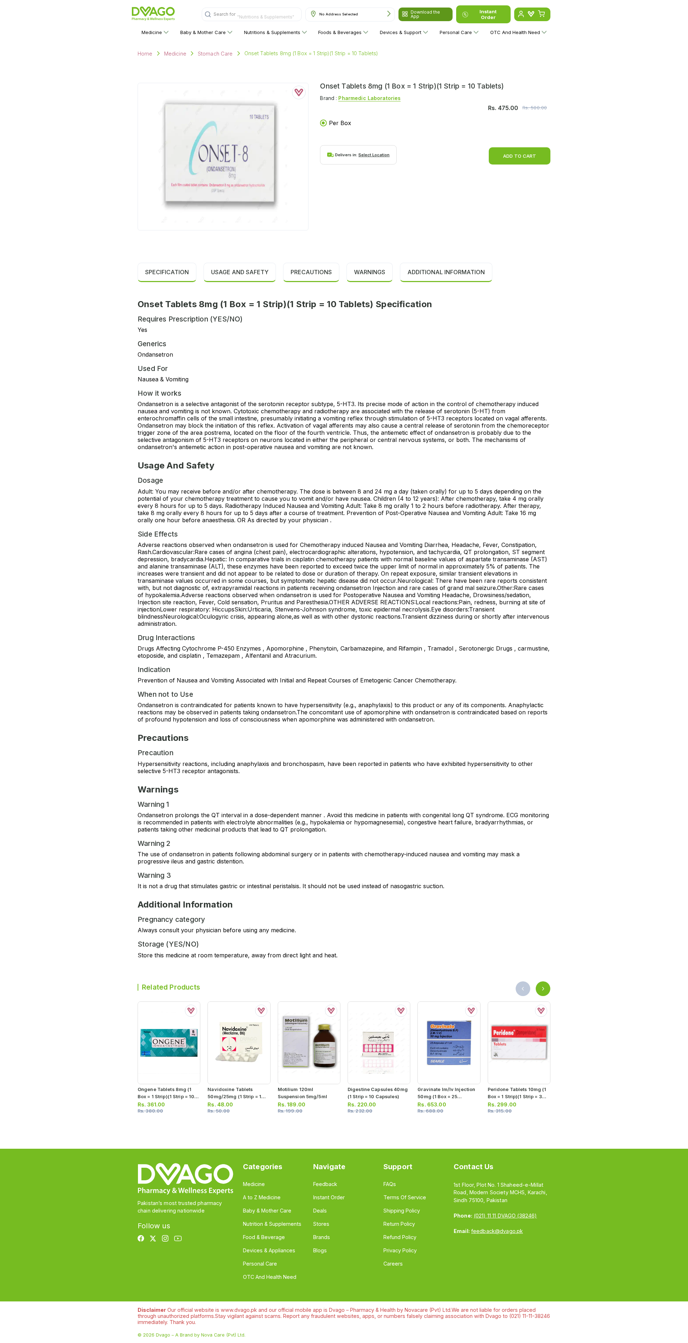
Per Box (340, 123)
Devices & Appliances (269, 1250)
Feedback (325, 1184)
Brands (321, 1237)
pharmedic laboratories (369, 98)
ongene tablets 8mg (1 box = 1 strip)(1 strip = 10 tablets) (166, 1096)
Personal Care (456, 32)
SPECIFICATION (167, 272)
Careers (393, 1264)
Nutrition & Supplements (272, 1224)
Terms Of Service (404, 1197)
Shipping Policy (401, 1211)
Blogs (320, 1250)
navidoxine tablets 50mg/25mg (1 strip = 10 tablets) (235, 1096)
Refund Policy (399, 1237)
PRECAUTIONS (311, 272)
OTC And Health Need (515, 32)
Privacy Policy (400, 1250)
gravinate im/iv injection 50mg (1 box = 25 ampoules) (446, 1096)
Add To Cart (519, 156)
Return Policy (399, 1224)
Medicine (152, 32)
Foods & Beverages (340, 32)
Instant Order (488, 14)
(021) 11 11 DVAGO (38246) (505, 1216)
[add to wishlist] (299, 92)
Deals (320, 1211)
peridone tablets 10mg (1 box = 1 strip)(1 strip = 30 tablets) (517, 1096)
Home (145, 54)
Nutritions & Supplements (272, 32)
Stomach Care (215, 54)
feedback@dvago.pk (497, 1231)
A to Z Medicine (262, 1197)
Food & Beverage (264, 1237)
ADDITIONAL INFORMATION (446, 272)
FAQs (389, 1184)
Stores (321, 1224)
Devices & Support (400, 32)
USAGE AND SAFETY (239, 272)
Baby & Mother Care (203, 32)
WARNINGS (369, 272)
